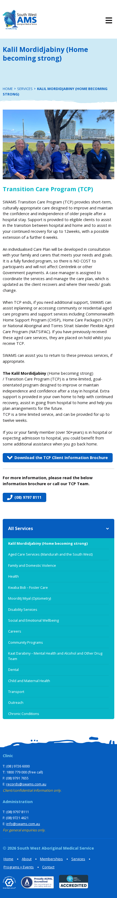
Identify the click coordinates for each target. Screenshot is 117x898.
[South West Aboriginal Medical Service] (20, 20)
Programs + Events (19, 867)
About (27, 858)
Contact (48, 867)
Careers (14, 631)
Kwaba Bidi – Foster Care (28, 587)
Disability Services (22, 609)
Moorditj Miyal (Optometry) (29, 598)
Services (78, 858)
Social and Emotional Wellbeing (33, 620)
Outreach (15, 702)
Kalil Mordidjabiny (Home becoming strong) (48, 543)
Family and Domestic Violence (32, 565)
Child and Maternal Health (29, 680)
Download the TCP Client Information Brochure (61, 457)
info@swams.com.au (23, 823)
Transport (16, 691)
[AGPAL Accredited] (35, 887)
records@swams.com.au (26, 784)
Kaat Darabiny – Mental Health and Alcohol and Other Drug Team (55, 656)
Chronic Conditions (23, 713)
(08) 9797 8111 (27, 497)
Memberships (51, 858)
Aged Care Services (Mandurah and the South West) (50, 554)
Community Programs (25, 642)
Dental (13, 669)
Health (13, 576)
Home (8, 858)
